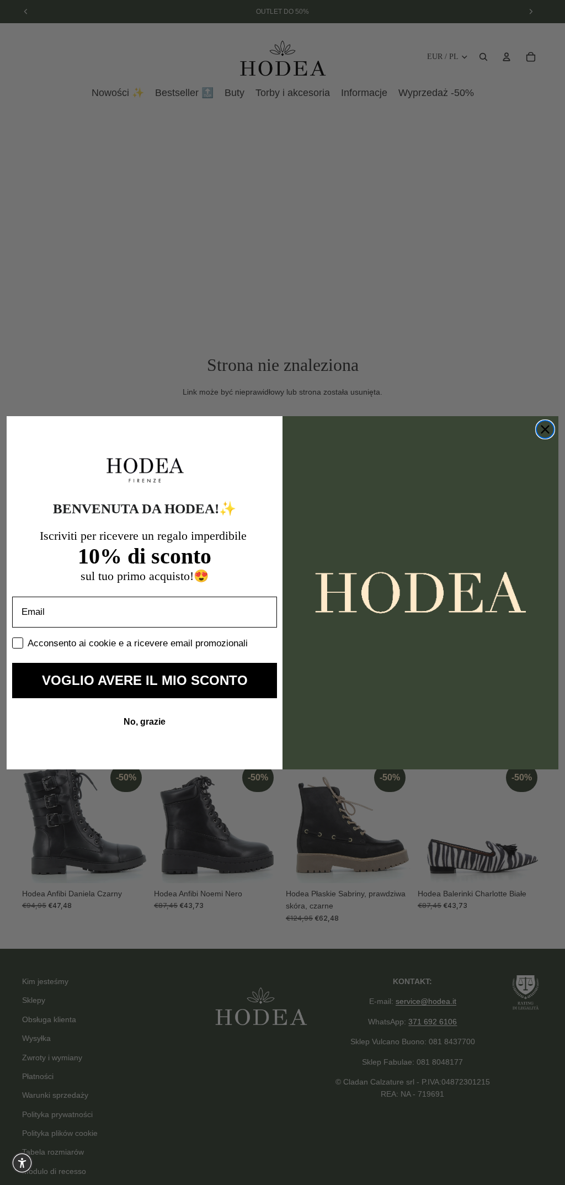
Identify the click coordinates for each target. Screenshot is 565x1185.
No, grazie (145, 721)
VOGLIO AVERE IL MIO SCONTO (145, 680)
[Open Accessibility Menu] (22, 1163)
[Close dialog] (545, 429)
